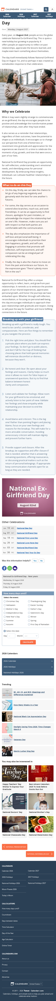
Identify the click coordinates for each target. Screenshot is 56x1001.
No (41, 561)
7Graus (26, 990)
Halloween (10, 605)
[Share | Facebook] (4, 568)
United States (26, 9)
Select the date (12, 631)
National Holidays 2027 (37, 883)
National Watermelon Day (38, 854)
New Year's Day (13, 616)
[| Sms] (15, 568)
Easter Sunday (37, 605)
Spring (33, 620)
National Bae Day (24, 528)
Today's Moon (7, 895)
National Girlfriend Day (27, 533)
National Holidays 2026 (14, 672)
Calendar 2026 (7, 871)
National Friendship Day (16, 847)
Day (5, 636)
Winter (33, 616)
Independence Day (14, 613)
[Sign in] (52, 9)
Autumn (9, 624)
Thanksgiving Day (38, 601)
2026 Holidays (21, 15)
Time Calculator (8, 927)
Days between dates (10, 921)
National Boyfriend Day (27, 547)
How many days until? (15, 593)
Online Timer (7, 945)
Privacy (5, 964)
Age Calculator (7, 939)
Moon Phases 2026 (9, 889)
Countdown (6, 915)
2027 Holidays (49, 15)
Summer (10, 620)
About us (5, 958)
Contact (5, 971)
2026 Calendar (7, 15)
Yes (35, 561)
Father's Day (36, 609)
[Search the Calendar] (46, 9)
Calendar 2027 (33, 871)
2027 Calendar (35, 15)
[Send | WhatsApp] (9, 568)
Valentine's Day (37, 613)
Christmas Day (12, 601)
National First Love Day (27, 538)
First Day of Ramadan (40, 624)
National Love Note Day (27, 543)
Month (20, 636)
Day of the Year (8, 933)
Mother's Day (12, 609)
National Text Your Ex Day (28, 552)
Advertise (5, 977)
